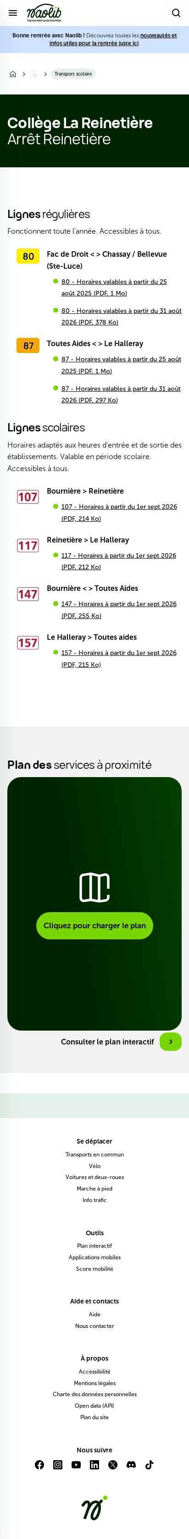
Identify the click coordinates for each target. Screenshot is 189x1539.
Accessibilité (95, 1371)
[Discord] (131, 1468)
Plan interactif (94, 1246)
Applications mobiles (95, 1257)
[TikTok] (149, 1468)
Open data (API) (94, 1406)
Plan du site (94, 1417)
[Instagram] (57, 1468)
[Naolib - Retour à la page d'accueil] (44, 13)
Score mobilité (94, 1269)
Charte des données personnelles (95, 1394)
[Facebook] (39, 1468)
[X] (112, 1468)
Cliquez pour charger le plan (95, 925)
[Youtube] (76, 1468)
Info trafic (95, 1200)
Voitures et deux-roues (95, 1177)
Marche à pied (94, 1188)
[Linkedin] (94, 1468)
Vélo (94, 1166)
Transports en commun (95, 1154)
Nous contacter (94, 1326)
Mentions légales (95, 1383)
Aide (94, 1314)
